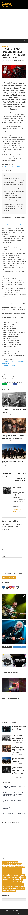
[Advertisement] (14, 24)
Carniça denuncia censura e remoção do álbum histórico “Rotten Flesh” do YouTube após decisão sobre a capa (13, 436)
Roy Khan (15, 884)
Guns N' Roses (6, 873)
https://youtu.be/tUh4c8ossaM (13, 166)
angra (4, 862)
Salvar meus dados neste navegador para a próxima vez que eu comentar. (13, 572)
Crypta (4, 868)
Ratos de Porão (12, 881)
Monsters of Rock (16, 877)
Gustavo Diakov (17, 60)
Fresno (19, 871)
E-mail (4, 556)
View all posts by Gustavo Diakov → (17, 510)
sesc (3, 886)
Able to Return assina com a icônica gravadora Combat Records (19, 728)
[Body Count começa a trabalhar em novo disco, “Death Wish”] (14, 452)
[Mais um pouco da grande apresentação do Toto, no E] (14, 632)
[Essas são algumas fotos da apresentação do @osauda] (14, 606)
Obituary (12, 879)
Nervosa (23, 877)
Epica (10, 871)
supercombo (17, 886)
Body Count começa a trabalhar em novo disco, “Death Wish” (18, 759)
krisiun (10, 875)
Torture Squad (6, 890)
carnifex (23, 866)
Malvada (4, 877)
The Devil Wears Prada (14, 888)
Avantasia (15, 862)
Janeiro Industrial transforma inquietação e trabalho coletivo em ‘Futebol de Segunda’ (14, 411)
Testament (5, 888)
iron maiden (18, 873)
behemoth (5, 866)
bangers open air (6, 864)
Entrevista (5, 871)
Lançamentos (5, 46)
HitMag (17, 913)
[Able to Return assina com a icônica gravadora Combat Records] (6, 726)
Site (3, 563)
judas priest (5, 875)
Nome (4, 549)
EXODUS (14, 871)
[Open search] (24, 41)
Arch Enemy (9, 862)
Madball (22, 875)
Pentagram (5, 881)
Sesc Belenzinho (9, 886)
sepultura (21, 884)
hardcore (12, 873)
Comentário (6, 529)
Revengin (19, 881)
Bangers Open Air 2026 (16, 864)
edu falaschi (18, 868)
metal (9, 877)
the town (22, 888)
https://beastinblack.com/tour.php (16, 225)
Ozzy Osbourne (18, 879)
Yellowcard (12, 890)
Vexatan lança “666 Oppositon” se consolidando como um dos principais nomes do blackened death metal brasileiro (18, 771)
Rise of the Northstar (7, 884)
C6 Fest (18, 866)
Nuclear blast (5, 879)
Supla (22, 886)
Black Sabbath (12, 866)
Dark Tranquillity (11, 868)
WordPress (10, 913)
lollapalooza (16, 875)
